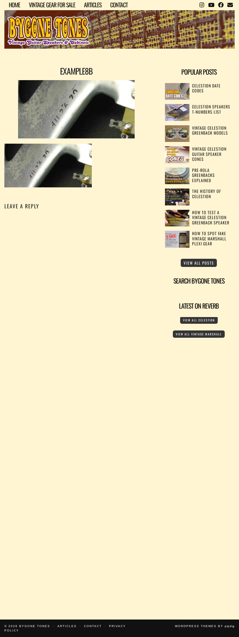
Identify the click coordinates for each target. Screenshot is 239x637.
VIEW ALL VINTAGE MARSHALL (199, 334)
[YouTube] (211, 4)
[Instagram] (201, 4)
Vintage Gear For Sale (52, 4)
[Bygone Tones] (119, 25)
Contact (119, 4)
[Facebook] (220, 4)
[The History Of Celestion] (177, 203)
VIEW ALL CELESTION (199, 320)
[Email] (230, 4)
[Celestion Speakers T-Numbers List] (177, 119)
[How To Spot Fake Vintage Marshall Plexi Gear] (177, 246)
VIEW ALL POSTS (199, 263)
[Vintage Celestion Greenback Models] (177, 140)
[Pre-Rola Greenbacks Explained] (177, 182)
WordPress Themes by (205, 626)
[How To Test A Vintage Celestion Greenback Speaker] (177, 224)
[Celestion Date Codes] (177, 98)
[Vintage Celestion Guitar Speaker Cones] (177, 161)
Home (14, 4)
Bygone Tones (34, 626)
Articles (92, 4)
